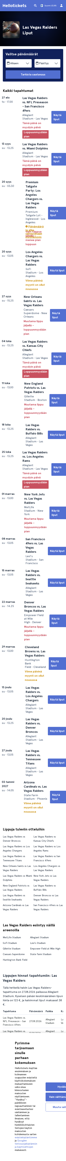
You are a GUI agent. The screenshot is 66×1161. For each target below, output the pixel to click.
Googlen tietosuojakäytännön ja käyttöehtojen (26, 1143)
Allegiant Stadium (39, 974)
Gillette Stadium (11, 985)
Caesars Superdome (14, 991)
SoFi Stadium (10, 980)
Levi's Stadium (38, 980)
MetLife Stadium (12, 974)
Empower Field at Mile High (45, 985)
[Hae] (35, 5)
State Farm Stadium (40, 991)
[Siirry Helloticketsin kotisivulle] (15, 5)
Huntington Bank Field (15, 996)
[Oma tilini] (61, 5)
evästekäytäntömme (26, 1137)
